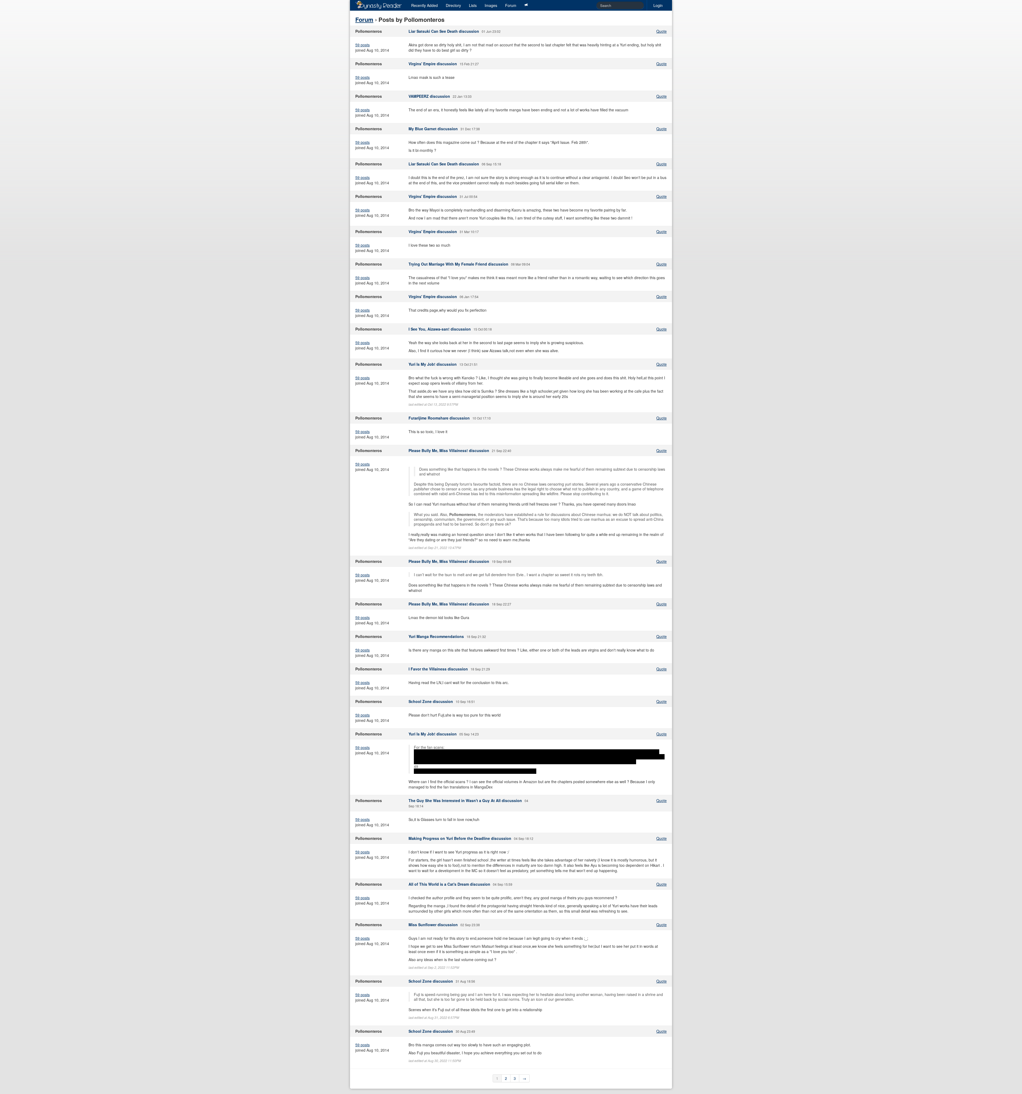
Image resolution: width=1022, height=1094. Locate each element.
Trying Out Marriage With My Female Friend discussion (458, 264)
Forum (510, 5)
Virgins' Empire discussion (433, 63)
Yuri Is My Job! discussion (433, 364)
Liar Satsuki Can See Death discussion (444, 31)
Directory (453, 5)
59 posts (362, 44)
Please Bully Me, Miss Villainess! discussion (449, 450)
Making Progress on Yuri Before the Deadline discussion (460, 838)
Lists (473, 5)
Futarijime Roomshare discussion (439, 418)
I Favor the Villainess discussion (438, 669)
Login (658, 5)
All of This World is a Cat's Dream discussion (449, 884)
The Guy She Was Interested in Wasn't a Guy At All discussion (465, 800)
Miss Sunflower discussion (433, 924)
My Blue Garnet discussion (433, 128)
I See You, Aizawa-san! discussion (440, 329)
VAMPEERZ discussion (429, 96)
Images (491, 5)
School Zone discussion (431, 701)
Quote (661, 31)
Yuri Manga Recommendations (436, 636)
